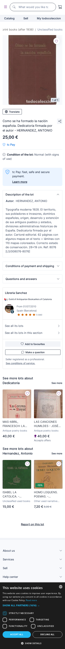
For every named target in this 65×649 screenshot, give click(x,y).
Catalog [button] (9, 18)
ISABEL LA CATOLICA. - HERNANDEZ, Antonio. (11, 494)
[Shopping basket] (60, 7)
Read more (31, 600)
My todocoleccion (49, 18)
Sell (25, 18)
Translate (14, 111)
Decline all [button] (47, 634)
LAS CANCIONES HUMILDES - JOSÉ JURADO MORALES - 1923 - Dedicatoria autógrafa (48, 424)
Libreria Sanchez (16, 293)
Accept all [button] (16, 634)
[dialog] (32, 615)
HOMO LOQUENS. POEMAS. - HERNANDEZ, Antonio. (46, 494)
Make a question (35, 352)
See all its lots (14, 326)
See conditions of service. (20, 363)
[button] (32, 194)
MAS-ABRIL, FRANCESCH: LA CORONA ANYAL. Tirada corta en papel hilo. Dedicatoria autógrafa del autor (17, 424)
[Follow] (56, 41)
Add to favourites (35, 344)
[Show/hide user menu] (5, 7)
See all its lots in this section (23, 333)
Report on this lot (32, 524)
